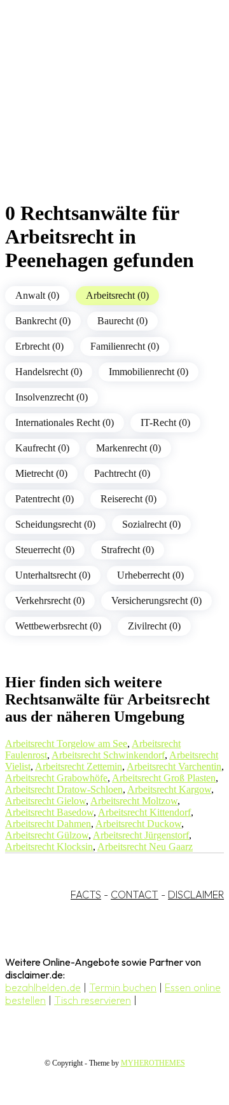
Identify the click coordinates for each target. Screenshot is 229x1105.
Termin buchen (122, 987)
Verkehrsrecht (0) (50, 600)
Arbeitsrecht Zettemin (78, 766)
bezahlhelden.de (43, 987)
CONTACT (134, 894)
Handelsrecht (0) (48, 371)
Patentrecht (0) (44, 498)
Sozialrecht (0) (151, 524)
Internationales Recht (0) (64, 422)
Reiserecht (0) (128, 498)
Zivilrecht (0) (154, 626)
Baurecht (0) (122, 320)
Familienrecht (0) (124, 346)
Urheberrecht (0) (150, 575)
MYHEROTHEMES (153, 1063)
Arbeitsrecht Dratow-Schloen (64, 789)
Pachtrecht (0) (122, 473)
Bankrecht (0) (43, 320)
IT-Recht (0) (165, 422)
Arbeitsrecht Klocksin (49, 846)
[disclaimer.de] (101, 115)
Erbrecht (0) (39, 346)
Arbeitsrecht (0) (117, 295)
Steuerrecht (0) (44, 549)
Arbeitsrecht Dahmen (48, 823)
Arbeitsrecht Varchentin (174, 766)
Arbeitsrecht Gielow (45, 800)
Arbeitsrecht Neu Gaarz (145, 846)
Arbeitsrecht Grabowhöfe (56, 777)
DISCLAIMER (196, 894)
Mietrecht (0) (41, 473)
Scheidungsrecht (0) (55, 524)
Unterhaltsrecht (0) (52, 575)
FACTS (86, 894)
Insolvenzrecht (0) (51, 397)
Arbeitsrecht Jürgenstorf (141, 835)
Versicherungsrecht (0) (156, 600)
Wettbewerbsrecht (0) (58, 626)
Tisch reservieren (92, 1000)
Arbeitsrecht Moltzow (133, 800)
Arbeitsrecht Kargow (169, 789)
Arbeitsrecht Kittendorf (144, 812)
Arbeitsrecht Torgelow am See (66, 743)
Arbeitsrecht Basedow (49, 812)
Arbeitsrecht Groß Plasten (164, 777)
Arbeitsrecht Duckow (138, 823)
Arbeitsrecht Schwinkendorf (108, 755)
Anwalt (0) (37, 295)
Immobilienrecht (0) (148, 371)
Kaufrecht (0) (42, 448)
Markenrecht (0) (128, 448)
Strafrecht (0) (127, 549)
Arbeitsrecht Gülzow (46, 835)
